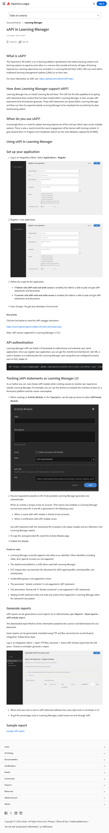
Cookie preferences (78, 821)
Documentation (14, 22)
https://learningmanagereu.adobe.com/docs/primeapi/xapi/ (34, 326)
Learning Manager (33, 22)
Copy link (25, 42)
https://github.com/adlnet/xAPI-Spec (56, 78)
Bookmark (13, 42)
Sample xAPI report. (16, 731)
